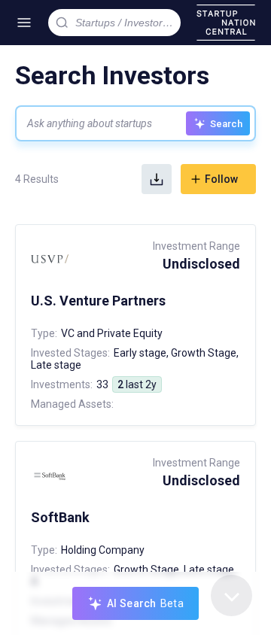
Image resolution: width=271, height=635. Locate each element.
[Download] (157, 179)
